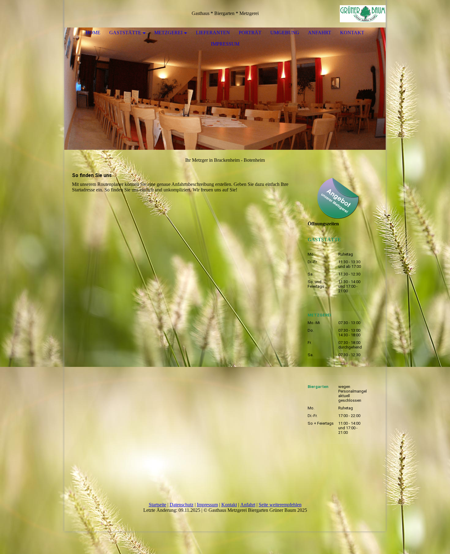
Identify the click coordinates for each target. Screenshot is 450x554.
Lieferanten (213, 32)
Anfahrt (319, 32)
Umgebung (284, 32)
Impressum (225, 43)
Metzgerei (168, 32)
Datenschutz (181, 504)
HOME (93, 32)
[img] (363, 14)
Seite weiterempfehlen (280, 504)
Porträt (250, 32)
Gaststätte (125, 32)
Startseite (157, 504)
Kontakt (352, 32)
